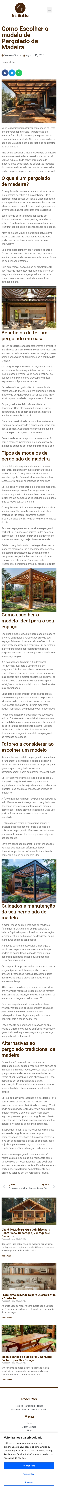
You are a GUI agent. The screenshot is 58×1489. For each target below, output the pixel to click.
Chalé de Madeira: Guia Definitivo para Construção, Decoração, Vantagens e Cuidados (26, 1233)
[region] (29, 1460)
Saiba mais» (7, 1256)
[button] (49, 10)
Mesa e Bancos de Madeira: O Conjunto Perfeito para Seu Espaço (27, 1358)
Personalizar (29, 1474)
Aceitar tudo (29, 1465)
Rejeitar (29, 1482)
